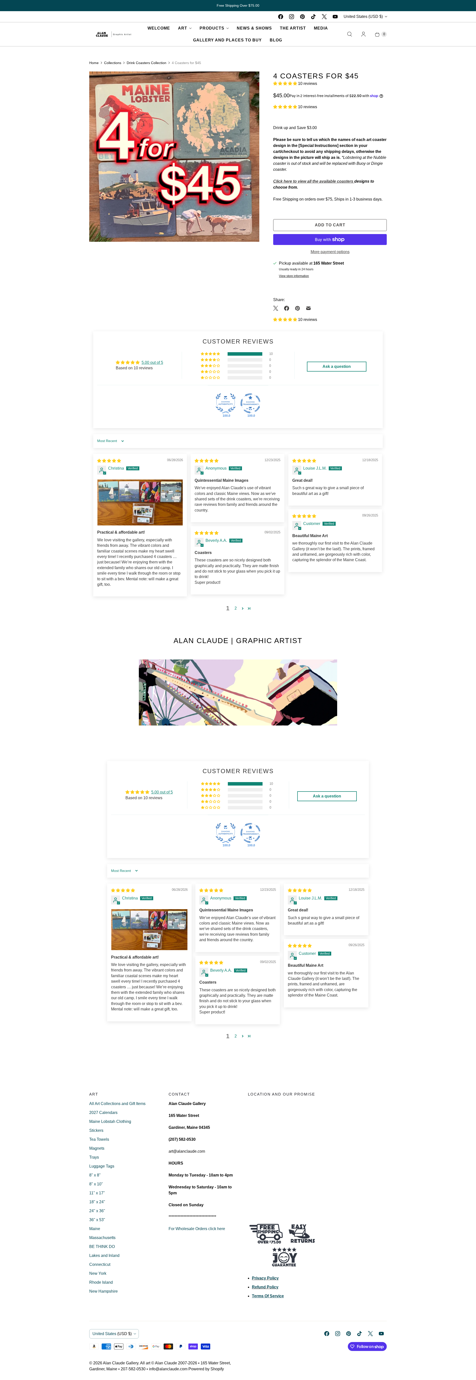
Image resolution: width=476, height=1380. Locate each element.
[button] (285, 83)
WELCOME (159, 28)
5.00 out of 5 (152, 362)
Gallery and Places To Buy (227, 40)
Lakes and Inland (104, 1255)
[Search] (350, 34)
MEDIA (321, 28)
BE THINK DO (102, 1246)
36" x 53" (97, 1220)
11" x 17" (97, 1193)
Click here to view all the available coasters (313, 181)
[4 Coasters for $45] (174, 156)
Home (94, 63)
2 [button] (236, 608)
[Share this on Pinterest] (297, 308)
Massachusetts (102, 1238)
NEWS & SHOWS (254, 28)
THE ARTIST (293, 28)
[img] (109, 461)
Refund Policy (265, 1287)
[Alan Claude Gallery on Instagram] (291, 16)
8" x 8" (95, 1175)
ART (182, 28)
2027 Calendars (103, 1112)
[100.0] (226, 403)
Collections (112, 63)
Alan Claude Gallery (120, 1363)
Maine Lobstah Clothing (110, 1121)
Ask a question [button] (337, 366)
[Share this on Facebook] (286, 308)
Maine (94, 1229)
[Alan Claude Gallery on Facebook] (280, 16)
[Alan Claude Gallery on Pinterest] (302, 16)
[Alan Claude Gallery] (113, 34)
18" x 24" (97, 1202)
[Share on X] (277, 308)
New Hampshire (103, 1291)
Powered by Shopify (206, 1369)
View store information (294, 276)
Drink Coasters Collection (146, 63)
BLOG (276, 40)
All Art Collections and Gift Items (117, 1104)
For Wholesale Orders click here (197, 1229)
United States (363, 16)
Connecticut (99, 1264)
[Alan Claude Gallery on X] (324, 16)
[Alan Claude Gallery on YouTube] (335, 16)
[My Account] (363, 34)
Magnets (96, 1148)
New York (97, 1273)
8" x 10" (96, 1184)
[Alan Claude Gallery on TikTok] (313, 16)
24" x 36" (97, 1211)
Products (212, 28)
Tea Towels (99, 1139)
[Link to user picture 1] (140, 502)
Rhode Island (101, 1282)
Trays (94, 1157)
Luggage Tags (101, 1166)
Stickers (96, 1130)
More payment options (330, 252)
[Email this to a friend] (308, 308)
